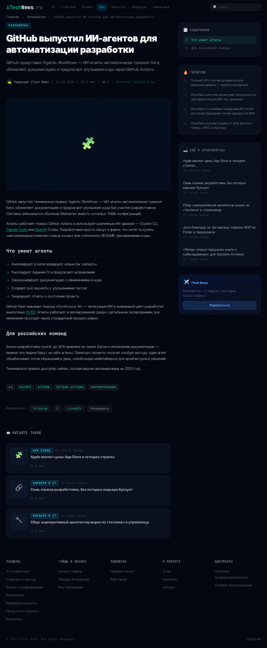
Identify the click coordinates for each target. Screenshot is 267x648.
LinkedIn (74, 408)
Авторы (168, 587)
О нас (167, 571)
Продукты (139, 7)
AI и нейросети (17, 571)
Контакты (170, 579)
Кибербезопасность (21, 603)
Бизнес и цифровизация (24, 587)
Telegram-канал (122, 571)
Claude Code (16, 229)
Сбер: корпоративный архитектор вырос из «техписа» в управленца (216, 207)
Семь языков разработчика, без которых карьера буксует (214, 185)
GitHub (44, 387)
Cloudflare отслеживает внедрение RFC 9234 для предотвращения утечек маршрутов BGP (223, 111)
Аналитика (161, 7)
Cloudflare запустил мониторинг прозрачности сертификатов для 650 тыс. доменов (223, 97)
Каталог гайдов (70, 571)
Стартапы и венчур (21, 579)
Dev (102, 7)
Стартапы (68, 7)
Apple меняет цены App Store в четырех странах (214, 163)
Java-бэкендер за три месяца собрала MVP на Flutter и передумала (219, 229)
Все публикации (70, 587)
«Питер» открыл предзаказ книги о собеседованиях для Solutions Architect (213, 251)
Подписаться (220, 305)
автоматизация (103, 387)
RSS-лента (119, 579)
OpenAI (41, 229)
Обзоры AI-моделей (73, 579)
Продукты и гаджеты (22, 611)
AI (53, 7)
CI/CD (30, 312)
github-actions (70, 387)
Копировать (99, 408)
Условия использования (233, 585)
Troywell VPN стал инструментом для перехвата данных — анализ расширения (219, 82)
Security (118, 7)
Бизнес (87, 7)
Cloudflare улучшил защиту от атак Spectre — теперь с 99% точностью (222, 125)
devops (25, 387)
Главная (12, 17)
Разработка (36, 17)
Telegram (40, 408)
